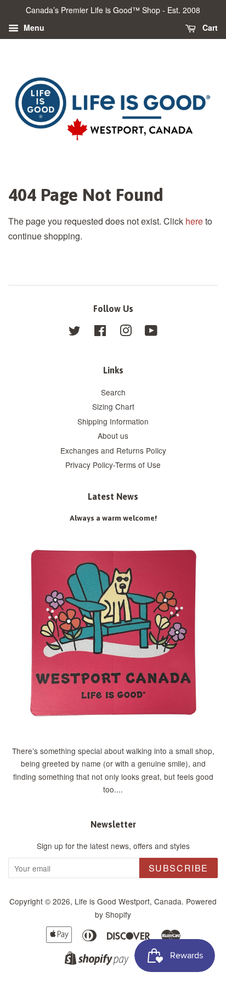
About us (113, 435)
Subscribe (178, 868)
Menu (32, 27)
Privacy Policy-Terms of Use (113, 464)
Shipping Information (113, 421)
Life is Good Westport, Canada (128, 901)
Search (113, 392)
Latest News (113, 496)
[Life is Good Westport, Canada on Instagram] (126, 332)
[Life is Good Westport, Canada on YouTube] (151, 332)
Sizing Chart (113, 406)
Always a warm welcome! (113, 517)
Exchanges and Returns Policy (113, 450)
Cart (209, 27)
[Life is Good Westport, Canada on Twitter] (75, 332)
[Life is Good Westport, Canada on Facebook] (100, 332)
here (194, 221)
